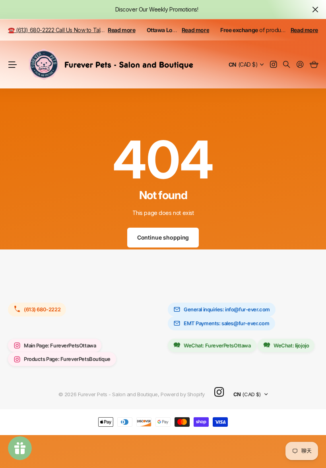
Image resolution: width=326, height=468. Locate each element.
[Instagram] (219, 392)
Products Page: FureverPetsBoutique (67, 359)
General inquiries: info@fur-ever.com (227, 309)
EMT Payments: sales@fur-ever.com (227, 323)
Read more (121, 30)
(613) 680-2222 (42, 309)
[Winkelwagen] (314, 65)
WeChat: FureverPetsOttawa (217, 345)
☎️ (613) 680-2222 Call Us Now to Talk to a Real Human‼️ (79, 30)
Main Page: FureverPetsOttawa (60, 345)
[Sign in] (300, 65)
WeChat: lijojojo (291, 345)
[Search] (286, 65)
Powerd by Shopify (183, 394)
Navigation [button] (12, 65)
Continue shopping (163, 237)
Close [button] (315, 9)
